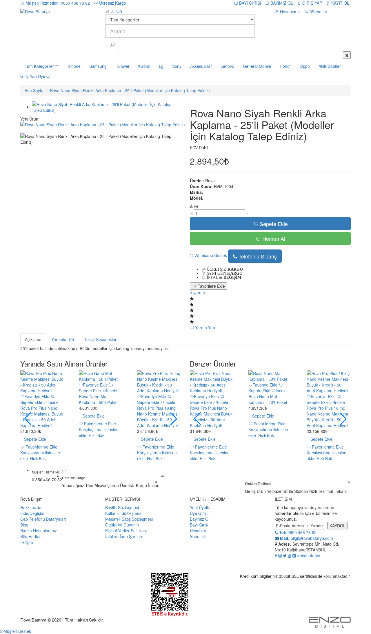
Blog (24, 525)
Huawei (122, 66)
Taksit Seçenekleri (100, 339)
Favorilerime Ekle (40, 447)
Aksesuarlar (201, 66)
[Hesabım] (112, 11)
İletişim (26, 542)
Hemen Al (273, 238)
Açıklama (33, 339)
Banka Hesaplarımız (38, 530)
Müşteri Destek (17, 631)
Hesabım (198, 530)
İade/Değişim (32, 513)
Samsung (98, 66)
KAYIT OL (339, 3)
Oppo (305, 66)
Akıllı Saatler (330, 66)
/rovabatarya (308, 555)
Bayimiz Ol (199, 519)
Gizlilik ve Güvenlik (122, 525)
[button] (173, 418)
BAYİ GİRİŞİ (249, 3)
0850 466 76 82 (297, 532)
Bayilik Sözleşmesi (122, 507)
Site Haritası (31, 536)
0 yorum (197, 293)
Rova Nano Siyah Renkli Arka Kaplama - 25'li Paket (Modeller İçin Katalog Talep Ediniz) (130, 90)
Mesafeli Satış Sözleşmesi (129, 519)
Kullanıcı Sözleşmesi (123, 513)
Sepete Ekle (273, 223)
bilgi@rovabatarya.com (306, 538)
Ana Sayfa (34, 90)
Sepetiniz (198, 536)
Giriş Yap (28, 76)
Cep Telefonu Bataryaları (43, 519)
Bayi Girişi (199, 525)
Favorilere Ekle (210, 286)
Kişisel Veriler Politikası (126, 530)
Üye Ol (44, 76)
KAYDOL (337, 526)
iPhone (74, 66)
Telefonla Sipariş (257, 256)
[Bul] (112, 44)
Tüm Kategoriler (40, 66)
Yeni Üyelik (200, 507)
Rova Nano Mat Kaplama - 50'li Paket (98, 399)
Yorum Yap (204, 327)
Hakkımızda (30, 507)
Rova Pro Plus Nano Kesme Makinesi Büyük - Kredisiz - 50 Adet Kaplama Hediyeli (41, 416)
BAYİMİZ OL (281, 3)
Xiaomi (144, 66)
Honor (285, 66)
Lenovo (227, 66)
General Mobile (257, 66)
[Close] (347, 55)
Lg (161, 66)
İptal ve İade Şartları (123, 536)
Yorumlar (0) (62, 339)
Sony (176, 66)
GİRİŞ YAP (311, 3)
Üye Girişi (199, 513)
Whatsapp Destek (210, 255)
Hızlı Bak (37, 458)
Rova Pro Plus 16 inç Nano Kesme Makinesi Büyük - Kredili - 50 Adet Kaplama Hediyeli (158, 416)
